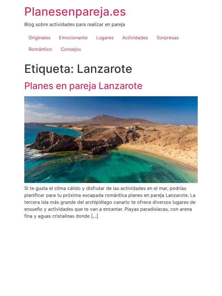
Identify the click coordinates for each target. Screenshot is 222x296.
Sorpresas (168, 37)
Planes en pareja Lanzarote (83, 85)
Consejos (71, 49)
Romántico (40, 49)
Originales (39, 37)
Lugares (105, 37)
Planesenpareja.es (75, 11)
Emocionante (73, 37)
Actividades (135, 37)
